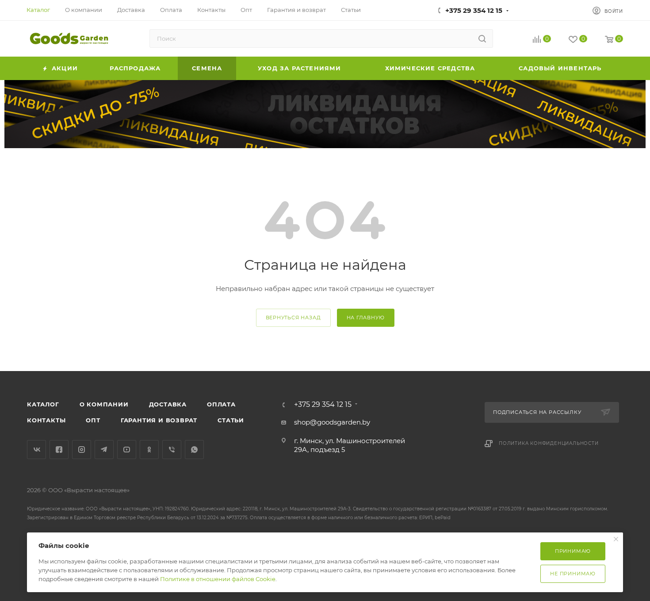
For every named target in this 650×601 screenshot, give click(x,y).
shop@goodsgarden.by (332, 422)
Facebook (59, 449)
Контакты (46, 420)
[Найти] (482, 38)
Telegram (104, 449)
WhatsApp (194, 449)
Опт (93, 420)
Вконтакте (36, 449)
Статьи (231, 420)
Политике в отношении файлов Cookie (217, 578)
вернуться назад (293, 317)
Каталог (43, 404)
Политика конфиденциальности (549, 443)
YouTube (126, 449)
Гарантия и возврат (159, 420)
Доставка (168, 404)
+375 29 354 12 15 (473, 10)
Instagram (81, 449)
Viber (171, 449)
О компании (104, 404)
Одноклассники (149, 449)
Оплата (221, 404)
